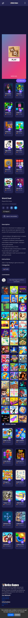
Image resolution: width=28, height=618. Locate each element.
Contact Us (5, 603)
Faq (3, 605)
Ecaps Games (5, 598)
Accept (11, 615)
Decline (17, 615)
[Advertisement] (14, 20)
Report (7, 211)
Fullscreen (22, 80)
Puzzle (6, 269)
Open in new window (11, 216)
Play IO (3, 600)
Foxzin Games (5, 597)
